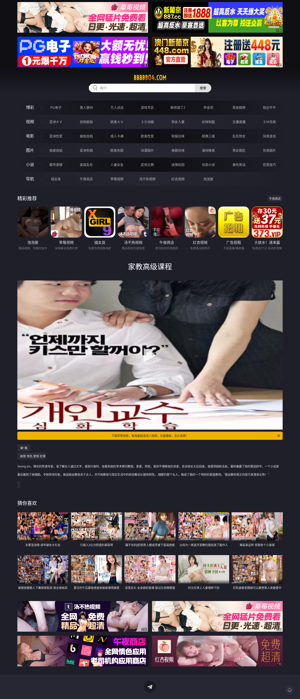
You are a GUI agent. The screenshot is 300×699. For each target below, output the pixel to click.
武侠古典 (147, 164)
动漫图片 (147, 150)
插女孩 (56, 179)
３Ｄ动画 (147, 122)
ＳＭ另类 (269, 122)
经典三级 (208, 136)
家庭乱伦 (86, 164)
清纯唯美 (208, 150)
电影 (30, 136)
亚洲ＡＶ (55, 122)
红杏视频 (177, 179)
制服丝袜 (177, 136)
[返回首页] (289, 690)
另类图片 (269, 150)
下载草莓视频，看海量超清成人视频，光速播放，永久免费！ (150, 436)
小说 (30, 164)
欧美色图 (116, 150)
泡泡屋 (208, 179)
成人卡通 (116, 136)
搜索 (203, 88)
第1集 (24, 448)
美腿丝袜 (177, 150)
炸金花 (208, 107)
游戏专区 (147, 107)
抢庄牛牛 (269, 107)
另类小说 (208, 164)
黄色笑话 (239, 164)
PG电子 (55, 107)
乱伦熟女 (239, 136)
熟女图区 (239, 150)
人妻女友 (116, 164)
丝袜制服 (208, 122)
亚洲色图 (86, 150)
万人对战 (116, 107)
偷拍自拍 (86, 136)
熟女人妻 (177, 122)
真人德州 (86, 107)
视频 (30, 121)
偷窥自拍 (55, 150)
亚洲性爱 (55, 136)
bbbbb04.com (150, 77)
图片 (30, 150)
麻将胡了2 (177, 107)
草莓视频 (116, 179)
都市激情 (55, 164)
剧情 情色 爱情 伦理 (148, 465)
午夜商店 (86, 179)
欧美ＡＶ (116, 122)
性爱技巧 (269, 164)
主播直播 (239, 122)
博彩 (30, 107)
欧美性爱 (147, 136)
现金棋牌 (239, 107)
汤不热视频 (147, 179)
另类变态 (269, 136)
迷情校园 (177, 164)
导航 (30, 179)
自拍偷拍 (86, 122)
